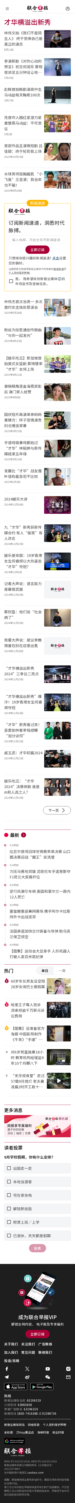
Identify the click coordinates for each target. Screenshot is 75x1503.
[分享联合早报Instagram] (68, 1368)
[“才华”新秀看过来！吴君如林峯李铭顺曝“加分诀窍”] (57, 732)
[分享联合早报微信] (47, 1377)
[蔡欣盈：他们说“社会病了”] (57, 619)
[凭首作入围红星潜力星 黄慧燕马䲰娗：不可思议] (57, 125)
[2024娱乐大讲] (57, 507)
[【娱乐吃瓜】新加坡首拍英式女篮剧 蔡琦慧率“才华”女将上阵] (57, 366)
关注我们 (28, 1343)
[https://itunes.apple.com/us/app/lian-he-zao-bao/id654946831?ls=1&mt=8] (15, 1386)
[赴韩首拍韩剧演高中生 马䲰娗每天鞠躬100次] (57, 97)
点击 (55, 257)
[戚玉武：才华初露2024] (57, 760)
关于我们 (11, 1343)
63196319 (34, 1400)
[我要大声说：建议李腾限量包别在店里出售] (57, 648)
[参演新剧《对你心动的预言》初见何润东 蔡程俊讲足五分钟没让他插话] (57, 69)
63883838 (25, 1405)
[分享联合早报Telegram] (6, 1377)
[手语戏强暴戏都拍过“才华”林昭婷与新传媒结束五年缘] (57, 450)
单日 (45, 970)
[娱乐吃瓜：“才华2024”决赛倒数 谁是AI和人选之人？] (57, 788)
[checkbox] (11, 281)
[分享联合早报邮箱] (68, 1377)
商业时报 (58, 1432)
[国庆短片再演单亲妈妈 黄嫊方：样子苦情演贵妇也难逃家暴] (57, 422)
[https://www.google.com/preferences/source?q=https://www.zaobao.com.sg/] (14, 1441)
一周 (62, 970)
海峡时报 (43, 1432)
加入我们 (11, 1352)
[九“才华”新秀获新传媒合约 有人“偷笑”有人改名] (57, 535)
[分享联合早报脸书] (6, 1368)
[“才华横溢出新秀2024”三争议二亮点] (57, 676)
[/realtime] (23, 834)
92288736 (49, 1413)
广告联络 (45, 1343)
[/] (37, 9)
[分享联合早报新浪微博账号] (27, 1377)
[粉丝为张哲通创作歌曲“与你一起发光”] (57, 337)
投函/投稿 (11, 1360)
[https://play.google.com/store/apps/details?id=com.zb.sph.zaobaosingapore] (41, 1386)
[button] (60, 279)
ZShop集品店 (25, 1432)
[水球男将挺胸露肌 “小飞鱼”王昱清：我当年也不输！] (57, 181)
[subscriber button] (68, 9)
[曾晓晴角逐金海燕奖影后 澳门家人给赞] (57, 394)
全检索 (8, 1432)
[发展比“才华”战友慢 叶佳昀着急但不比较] (57, 478)
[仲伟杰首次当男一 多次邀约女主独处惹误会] (57, 309)
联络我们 (45, 1352)
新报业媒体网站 (14, 1425)
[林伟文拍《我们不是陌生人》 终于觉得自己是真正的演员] (57, 40)
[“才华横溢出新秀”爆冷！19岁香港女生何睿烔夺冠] (57, 704)
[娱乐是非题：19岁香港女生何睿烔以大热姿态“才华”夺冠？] (57, 563)
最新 (14, 834)
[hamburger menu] (7, 9)
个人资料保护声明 (19, 272)
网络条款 (34, 1425)
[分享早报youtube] (47, 1368)
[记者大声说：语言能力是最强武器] (57, 591)
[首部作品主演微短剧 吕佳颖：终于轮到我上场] (57, 153)
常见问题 (28, 1352)
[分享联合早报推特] (27, 1368)
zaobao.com (35, 1472)
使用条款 (59, 269)
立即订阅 (37, 1334)
